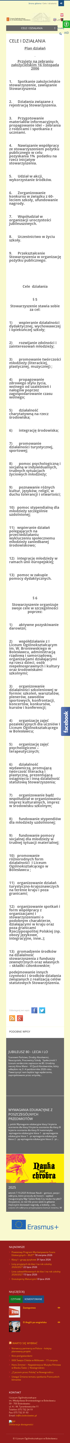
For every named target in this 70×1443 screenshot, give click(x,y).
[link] (61, 3)
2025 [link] (12, 1187)
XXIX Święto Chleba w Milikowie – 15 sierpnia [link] (35, 1360)
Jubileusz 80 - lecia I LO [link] (28, 1052)
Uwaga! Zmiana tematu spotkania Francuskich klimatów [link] (35, 1378)
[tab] (16, 1299)
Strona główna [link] (35, 3)
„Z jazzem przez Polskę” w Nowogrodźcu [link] (32, 1372)
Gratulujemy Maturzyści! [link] (24, 1279)
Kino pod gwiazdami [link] (22, 1355)
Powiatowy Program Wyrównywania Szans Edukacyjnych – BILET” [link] (33, 1254)
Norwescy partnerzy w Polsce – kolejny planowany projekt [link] (32, 1350)
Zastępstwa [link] (29, 1307)
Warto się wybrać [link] (25, 1343)
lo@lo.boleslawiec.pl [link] (26, 1415)
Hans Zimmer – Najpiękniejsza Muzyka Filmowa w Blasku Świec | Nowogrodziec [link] (36, 1366)
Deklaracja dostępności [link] (21, 1424)
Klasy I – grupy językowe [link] (24, 1259)
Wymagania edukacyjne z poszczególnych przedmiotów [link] (30, 1114)
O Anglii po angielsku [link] (35, 1322)
